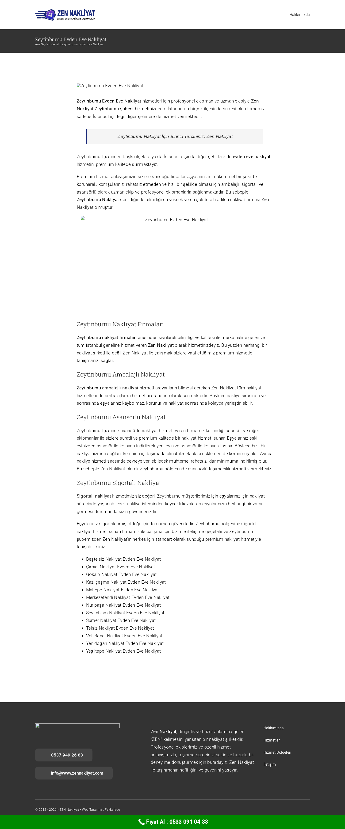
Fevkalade (112, 809)
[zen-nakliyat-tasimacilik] (65, 11)
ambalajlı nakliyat (120, 388)
